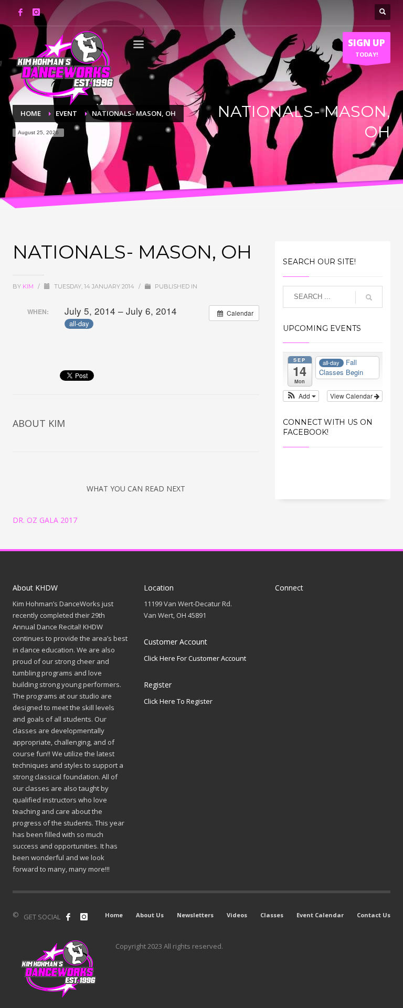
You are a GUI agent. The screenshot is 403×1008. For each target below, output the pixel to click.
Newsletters (195, 915)
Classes (271, 915)
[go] (369, 297)
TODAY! (366, 47)
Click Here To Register (178, 701)
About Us (150, 915)
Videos (237, 915)
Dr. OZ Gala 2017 (45, 520)
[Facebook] (20, 12)
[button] (301, 396)
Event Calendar (320, 915)
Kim (29, 286)
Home (114, 915)
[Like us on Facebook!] (68, 917)
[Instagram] (36, 12)
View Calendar (352, 395)
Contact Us (373, 915)
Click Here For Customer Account (195, 658)
